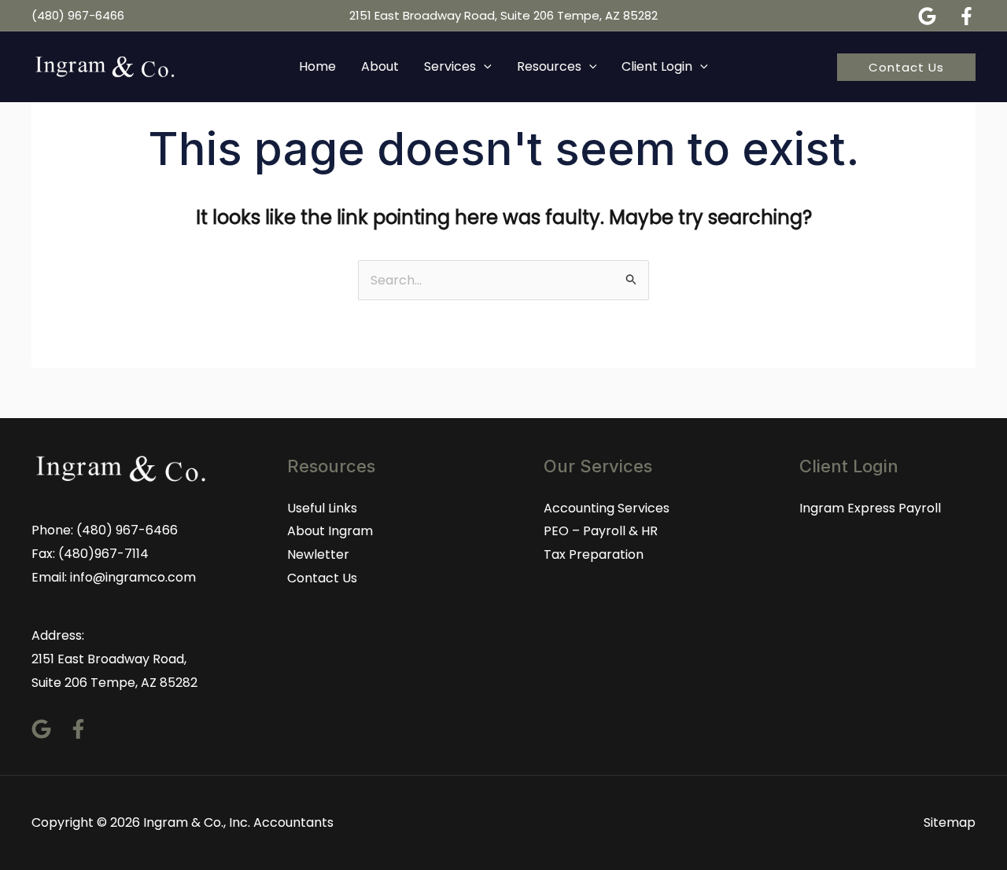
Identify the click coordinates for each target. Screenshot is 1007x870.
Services (450, 66)
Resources (549, 66)
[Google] (927, 16)
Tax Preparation (594, 554)
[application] (484, 66)
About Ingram (330, 531)
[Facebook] (966, 16)
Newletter (318, 554)
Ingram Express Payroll (870, 508)
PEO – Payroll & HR (601, 531)
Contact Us (322, 578)
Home (317, 66)
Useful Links (322, 508)
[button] (906, 67)
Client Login (657, 66)
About (380, 66)
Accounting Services (606, 508)
